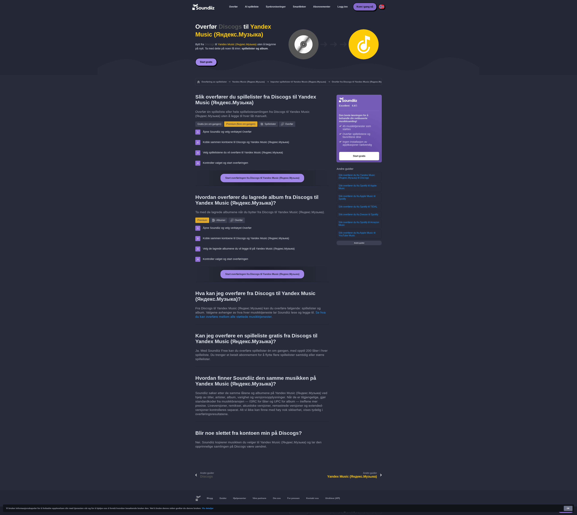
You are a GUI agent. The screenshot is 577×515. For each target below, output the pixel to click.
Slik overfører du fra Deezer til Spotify (358, 214)
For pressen (293, 498)
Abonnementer (321, 6)
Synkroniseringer (276, 6)
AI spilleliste (252, 6)
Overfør (233, 6)
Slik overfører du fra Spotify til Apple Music (358, 187)
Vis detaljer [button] (207, 508)
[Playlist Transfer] (203, 7)
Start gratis (206, 62)
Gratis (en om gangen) (209, 124)
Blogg (210, 498)
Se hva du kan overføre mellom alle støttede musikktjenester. (260, 314)
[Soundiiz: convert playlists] (198, 498)
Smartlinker (299, 6)
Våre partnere (259, 498)
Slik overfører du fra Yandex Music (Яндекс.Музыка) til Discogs (357, 176)
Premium (202, 220)
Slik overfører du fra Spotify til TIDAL (358, 206)
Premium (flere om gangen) (240, 124)
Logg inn (342, 6)
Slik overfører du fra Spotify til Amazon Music (359, 223)
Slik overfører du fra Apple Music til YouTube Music (357, 234)
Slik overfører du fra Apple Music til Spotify (357, 197)
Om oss (277, 498)
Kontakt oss (312, 498)
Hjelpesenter (239, 498)
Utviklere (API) (332, 498)
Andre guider (359, 243)
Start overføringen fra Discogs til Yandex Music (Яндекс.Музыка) (262, 178)
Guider (223, 498)
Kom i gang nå (365, 6)
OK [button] (568, 508)
